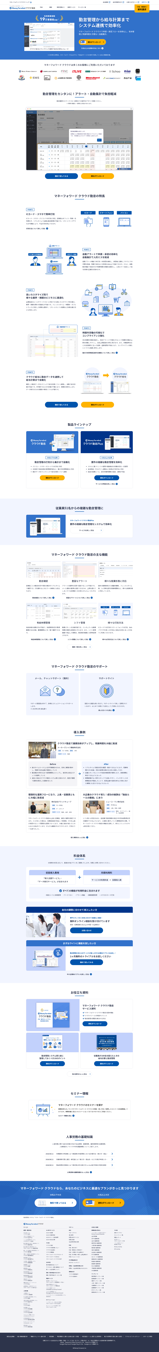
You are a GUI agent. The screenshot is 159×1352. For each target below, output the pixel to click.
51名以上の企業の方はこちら (91, 48)
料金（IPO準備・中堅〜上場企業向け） (78, 1254)
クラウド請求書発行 (31, 1254)
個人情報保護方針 (22, 1336)
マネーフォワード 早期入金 (53, 1285)
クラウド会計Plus (29, 1237)
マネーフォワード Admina (52, 1256)
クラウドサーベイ (29, 1322)
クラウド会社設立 (50, 1250)
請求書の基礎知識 (96, 1247)
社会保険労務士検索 (74, 1242)
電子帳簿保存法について (52, 1265)
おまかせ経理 (49, 1232)
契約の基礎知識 (95, 1250)
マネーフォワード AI (53, 1306)
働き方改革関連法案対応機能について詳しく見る (98, 353)
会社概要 (105, 2)
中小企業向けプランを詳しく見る (78, 974)
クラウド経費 (27, 1265)
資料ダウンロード (97, 176)
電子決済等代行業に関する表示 (113, 1336)
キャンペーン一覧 (118, 1235)
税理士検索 (71, 1239)
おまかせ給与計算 (50, 1239)
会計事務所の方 (117, 2)
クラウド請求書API (73, 1274)
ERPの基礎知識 (95, 1238)
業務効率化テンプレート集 (98, 1292)
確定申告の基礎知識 (96, 1243)
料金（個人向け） (73, 1247)
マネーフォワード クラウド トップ (19, 2)
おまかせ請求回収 (50, 1235)
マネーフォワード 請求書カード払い (55, 1281)
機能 (50, 7)
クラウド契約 (49, 1245)
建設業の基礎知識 (96, 1263)
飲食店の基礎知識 (96, 1261)
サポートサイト (73, 1232)
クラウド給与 (27, 1304)
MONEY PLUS (118, 1243)
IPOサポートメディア (74, 1262)
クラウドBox (30, 1283)
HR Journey (117, 1249)
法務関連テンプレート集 (98, 1285)
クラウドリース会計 (30, 1240)
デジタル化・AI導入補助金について (55, 1267)
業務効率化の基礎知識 (97, 1259)
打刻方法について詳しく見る (35, 228)
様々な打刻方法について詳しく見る (114, 639)
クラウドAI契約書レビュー (52, 1247)
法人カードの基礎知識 (97, 1257)
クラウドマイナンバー (29, 1315)
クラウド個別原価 (28, 1276)
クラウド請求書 (31, 1251)
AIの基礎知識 (95, 1270)
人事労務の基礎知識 (96, 1245)
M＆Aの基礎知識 (96, 1266)
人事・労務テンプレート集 (98, 1283)
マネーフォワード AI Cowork (54, 1303)
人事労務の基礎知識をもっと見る (78, 1172)
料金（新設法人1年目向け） (76, 1250)
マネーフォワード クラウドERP (54, 1259)
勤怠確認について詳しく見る (42, 598)
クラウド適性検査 (28, 1326)
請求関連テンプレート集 (98, 1276)
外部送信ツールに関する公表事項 (91, 1336)
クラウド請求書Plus (28, 1258)
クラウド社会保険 (28, 1311)
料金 (41, 7)
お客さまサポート (132, 2)
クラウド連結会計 (28, 1279)
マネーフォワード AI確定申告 (31, 1247)
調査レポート (117, 1237)
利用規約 (51, 1336)
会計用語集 (94, 1236)
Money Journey (118, 1246)
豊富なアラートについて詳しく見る (78, 598)
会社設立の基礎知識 (96, 1252)
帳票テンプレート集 (96, 1281)
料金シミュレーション (74, 1256)
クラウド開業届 (50, 1252)
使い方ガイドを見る (105, 710)
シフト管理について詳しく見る (78, 639)
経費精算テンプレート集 (98, 1278)
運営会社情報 (10, 1336)
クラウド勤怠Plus (30, 1301)
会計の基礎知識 (95, 1241)
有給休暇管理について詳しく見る (42, 639)
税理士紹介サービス (74, 1237)
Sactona (56, 1295)
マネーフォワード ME (119, 1240)
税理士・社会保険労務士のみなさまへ (78, 1268)
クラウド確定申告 (31, 1244)
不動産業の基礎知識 (96, 1268)
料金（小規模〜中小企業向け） (76, 1252)
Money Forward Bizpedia (99, 1233)
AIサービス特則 (147, 1336)
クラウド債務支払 (28, 1269)
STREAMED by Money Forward (53, 1288)
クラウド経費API (73, 1276)
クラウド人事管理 (28, 1294)
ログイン (144, 2)
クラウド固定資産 (28, 1272)
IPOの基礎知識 (95, 1254)
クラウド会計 (27, 1233)
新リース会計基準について (52, 1269)
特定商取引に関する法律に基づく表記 (68, 1336)
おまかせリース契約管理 (52, 1237)
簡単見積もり (61, 7)
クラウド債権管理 (30, 1262)
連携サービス (71, 7)
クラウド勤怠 (30, 1297)
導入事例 (71, 1235)
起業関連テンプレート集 (98, 1287)
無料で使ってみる (61, 176)
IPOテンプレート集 (96, 1290)
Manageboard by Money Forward (54, 1292)
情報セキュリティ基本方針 (38, 1336)
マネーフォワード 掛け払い (30, 1287)
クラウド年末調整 (28, 1308)
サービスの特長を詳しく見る (105, 484)
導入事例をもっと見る (78, 837)
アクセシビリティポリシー (132, 1336)
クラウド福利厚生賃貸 (29, 1319)
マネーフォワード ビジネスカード (54, 1254)
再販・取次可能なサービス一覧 (54, 1275)
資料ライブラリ (118, 1232)
